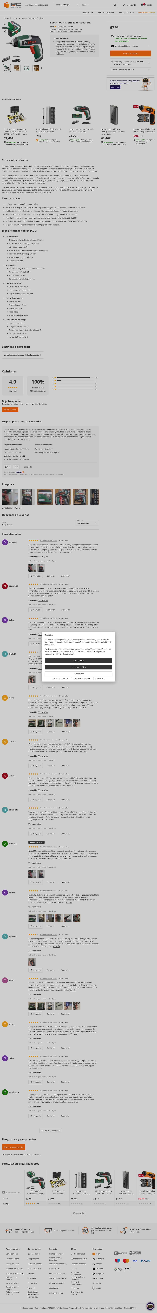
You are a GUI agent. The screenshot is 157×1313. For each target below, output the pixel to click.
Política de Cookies (60, 678)
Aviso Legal (100, 678)
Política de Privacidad (81, 678)
